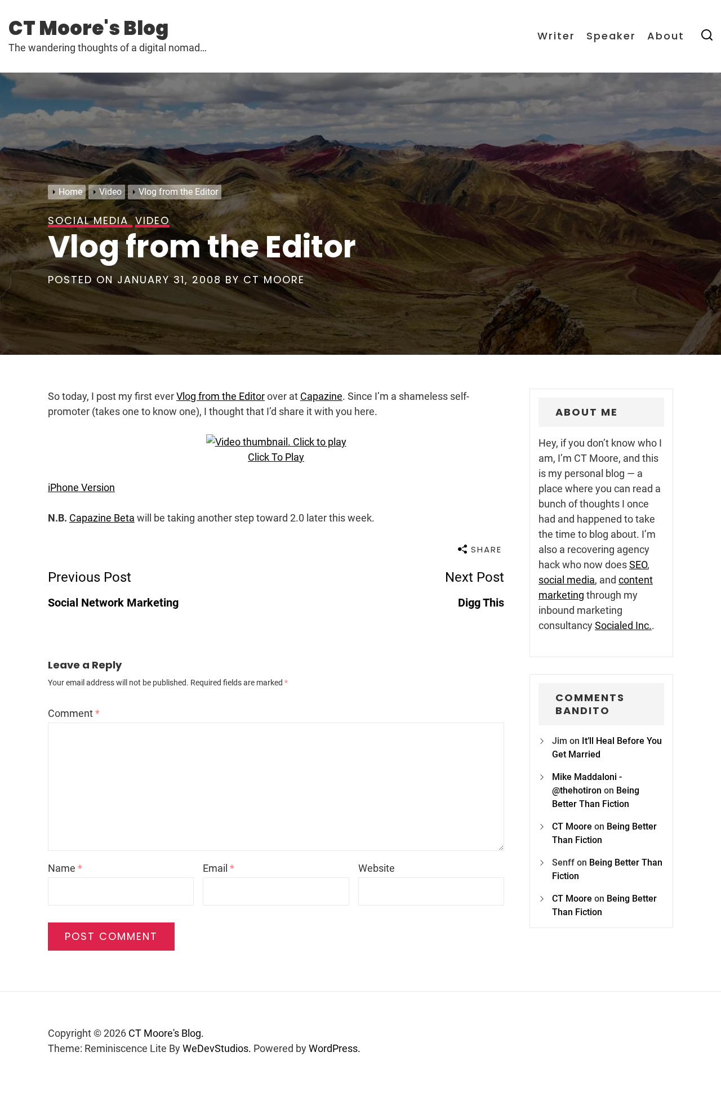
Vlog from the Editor (220, 396)
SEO (638, 564)
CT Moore (274, 280)
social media (566, 580)
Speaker (611, 36)
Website (376, 868)
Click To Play (276, 457)
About (665, 36)
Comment (74, 713)
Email (218, 868)
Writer (556, 36)
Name (65, 868)
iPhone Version (81, 487)
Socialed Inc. (623, 625)
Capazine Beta (102, 518)
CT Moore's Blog (88, 28)
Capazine (321, 396)
